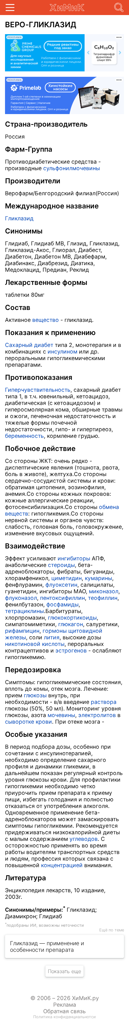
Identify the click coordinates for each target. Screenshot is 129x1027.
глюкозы (35, 695)
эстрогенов (71, 650)
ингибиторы (74, 558)
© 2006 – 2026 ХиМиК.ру (64, 998)
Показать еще (64, 971)
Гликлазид (19, 218)
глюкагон (70, 624)
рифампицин (22, 630)
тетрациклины (24, 611)
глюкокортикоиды (72, 617)
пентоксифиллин (62, 598)
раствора (103, 702)
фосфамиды (62, 604)
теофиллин (102, 598)
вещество (45, 320)
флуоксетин (61, 584)
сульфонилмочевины (71, 168)
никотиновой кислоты (34, 644)
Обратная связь (64, 1011)
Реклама (64, 1004)
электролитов (97, 715)
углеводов (84, 839)
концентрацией (62, 865)
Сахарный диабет (29, 345)
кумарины (98, 578)
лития (51, 637)
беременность (24, 435)
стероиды (61, 565)
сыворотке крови (28, 721)
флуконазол (21, 598)
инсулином (62, 351)
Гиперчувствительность (37, 389)
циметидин (66, 578)
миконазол (103, 591)
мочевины (61, 715)
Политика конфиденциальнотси (64, 1016)
